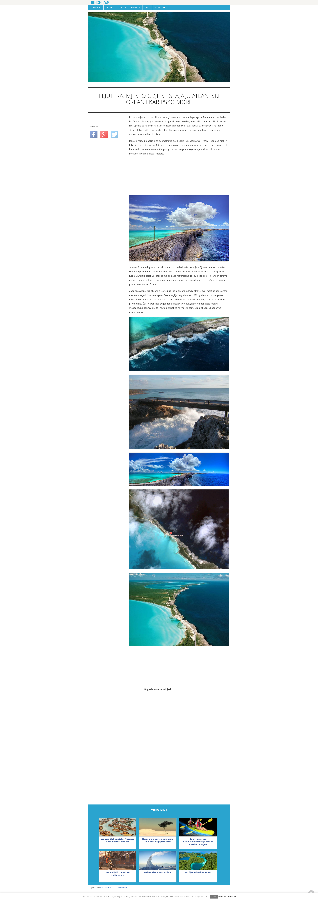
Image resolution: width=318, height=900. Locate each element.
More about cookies (227, 896)
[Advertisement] (179, 175)
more (102, 887)
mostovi (108, 887)
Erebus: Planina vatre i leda (157, 872)
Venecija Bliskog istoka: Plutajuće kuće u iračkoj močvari (117, 840)
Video (147, 7)
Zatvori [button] (213, 896)
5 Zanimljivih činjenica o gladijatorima (117, 873)
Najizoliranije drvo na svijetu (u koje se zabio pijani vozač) (157, 840)
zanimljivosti (122, 887)
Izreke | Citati (160, 7)
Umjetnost (135, 7)
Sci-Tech (122, 7)
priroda (114, 887)
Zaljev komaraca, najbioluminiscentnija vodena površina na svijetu (198, 842)
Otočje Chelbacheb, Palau (198, 872)
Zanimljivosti (96, 7)
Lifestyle (110, 7)
